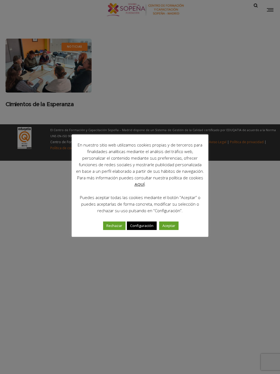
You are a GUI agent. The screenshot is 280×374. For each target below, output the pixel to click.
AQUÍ (140, 184)
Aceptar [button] (168, 225)
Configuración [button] (141, 225)
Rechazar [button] (114, 225)
